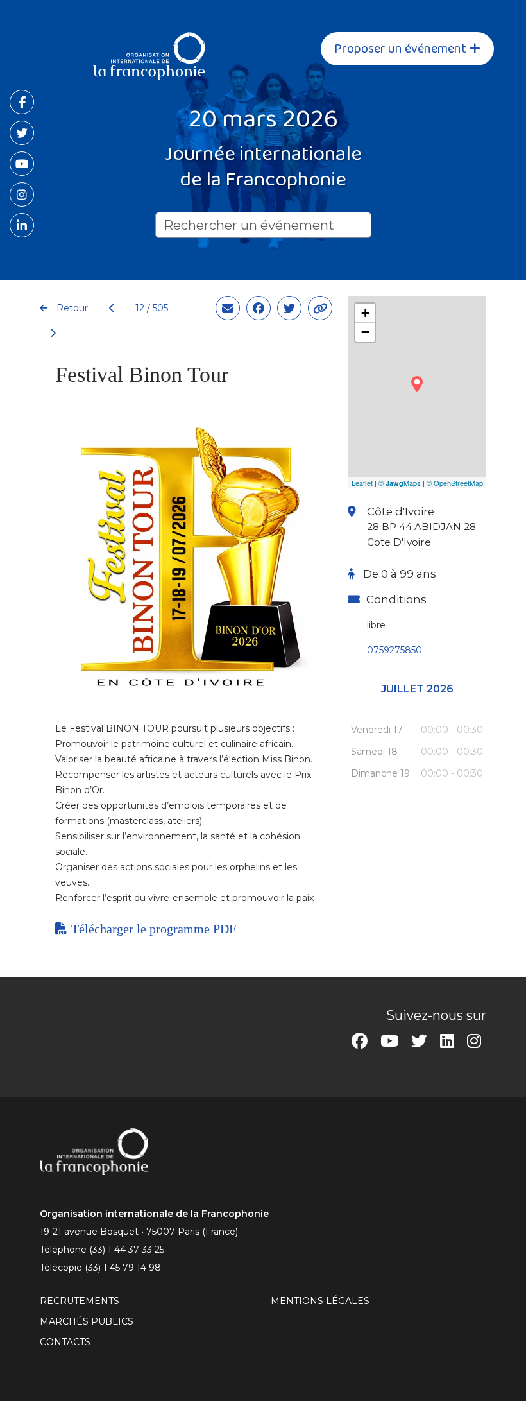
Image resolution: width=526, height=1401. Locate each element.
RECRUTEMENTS (79, 1301)
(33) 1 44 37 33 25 (126, 1249)
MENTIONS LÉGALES (320, 1301)
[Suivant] (48, 333)
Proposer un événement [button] (401, 49)
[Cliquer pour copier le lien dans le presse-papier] (320, 308)
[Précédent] (112, 308)
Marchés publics (86, 1321)
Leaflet (362, 482)
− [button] (365, 332)
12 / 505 (151, 308)
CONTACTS (65, 1342)
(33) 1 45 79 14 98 (123, 1267)
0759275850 (394, 650)
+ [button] (365, 313)
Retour (71, 308)
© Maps (399, 482)
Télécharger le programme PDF (152, 929)
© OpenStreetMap (455, 482)
